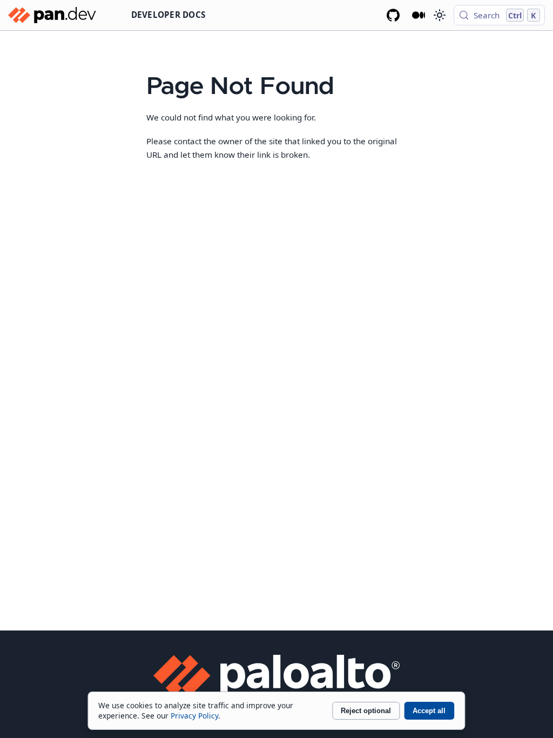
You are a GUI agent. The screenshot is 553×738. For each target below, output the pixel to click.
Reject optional (366, 711)
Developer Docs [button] (168, 14)
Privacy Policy (194, 715)
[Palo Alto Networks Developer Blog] (418, 15)
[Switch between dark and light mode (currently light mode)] (439, 15)
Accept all (429, 711)
